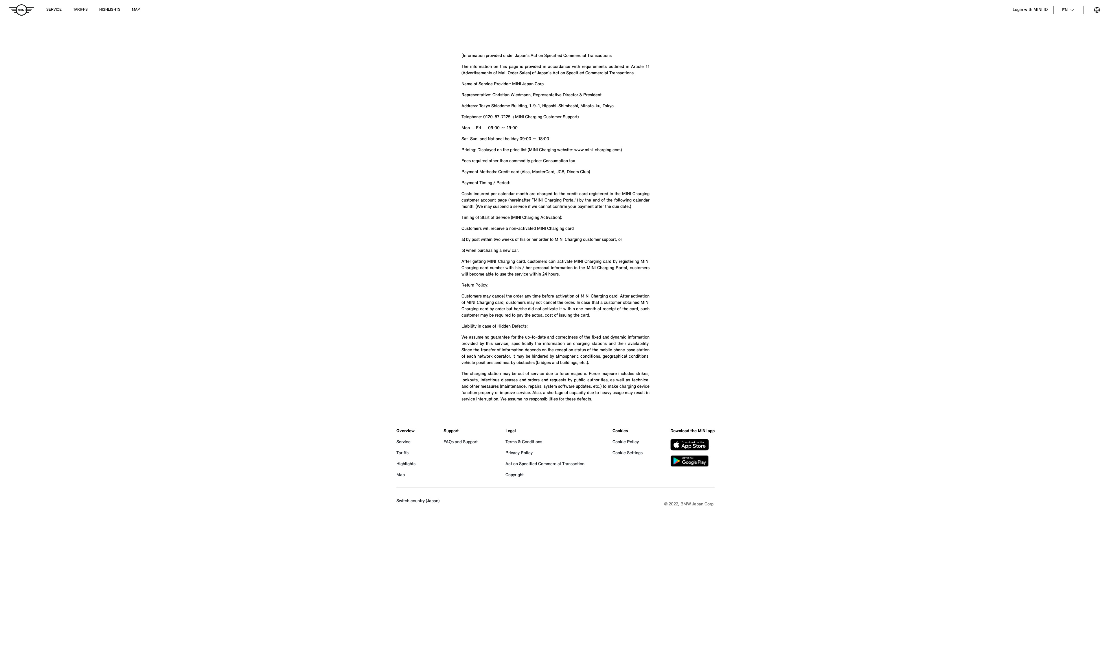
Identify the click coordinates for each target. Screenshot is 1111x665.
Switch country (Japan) (417, 501)
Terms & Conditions (523, 442)
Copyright (514, 475)
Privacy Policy (519, 453)
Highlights (405, 464)
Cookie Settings (627, 453)
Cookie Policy (625, 442)
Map (400, 475)
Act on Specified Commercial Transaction (544, 464)
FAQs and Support (461, 442)
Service (403, 442)
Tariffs (402, 453)
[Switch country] (1097, 10)
